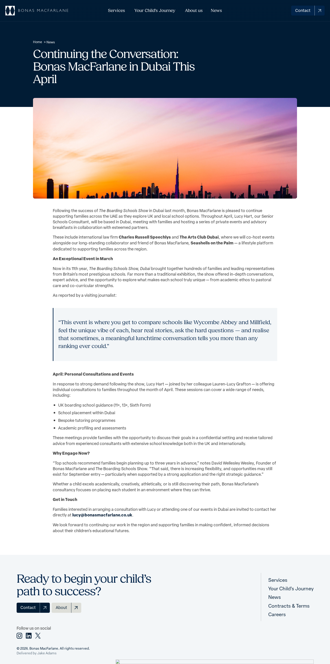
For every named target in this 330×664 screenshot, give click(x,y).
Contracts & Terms (289, 605)
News (216, 10)
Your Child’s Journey (154, 10)
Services (116, 10)
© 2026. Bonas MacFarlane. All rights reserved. (53, 648)
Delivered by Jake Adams (37, 653)
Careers (277, 614)
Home (37, 42)
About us (194, 10)
